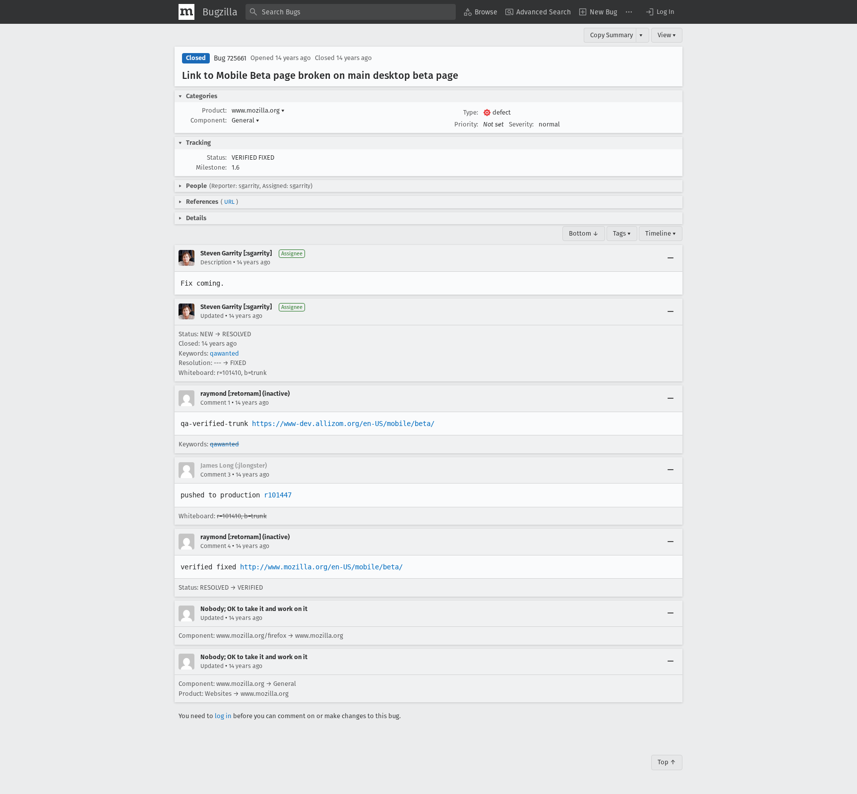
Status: (217, 157)
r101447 (278, 495)
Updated (212, 315)
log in (223, 716)
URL (229, 201)
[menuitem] (480, 12)
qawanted (224, 353)
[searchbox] (350, 12)
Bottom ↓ (584, 233)
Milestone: (211, 167)
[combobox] (350, 12)
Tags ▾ (622, 233)
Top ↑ (667, 762)
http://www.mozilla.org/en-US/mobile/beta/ (321, 567)
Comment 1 (215, 402)
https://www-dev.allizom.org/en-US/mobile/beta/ (343, 424)
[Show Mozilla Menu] (186, 12)
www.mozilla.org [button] (258, 110)
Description (216, 262)
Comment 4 (215, 546)
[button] (659, 12)
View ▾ (667, 35)
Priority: (466, 124)
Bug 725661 (230, 58)
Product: (214, 110)
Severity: (521, 124)
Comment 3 (215, 474)
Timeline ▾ (660, 233)
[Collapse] (670, 258)
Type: (470, 112)
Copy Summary (611, 35)
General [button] (245, 120)
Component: (208, 120)
